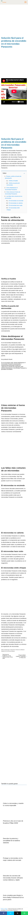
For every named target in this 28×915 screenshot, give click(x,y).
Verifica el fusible (13, 180)
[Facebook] (3, 913)
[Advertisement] (14, 21)
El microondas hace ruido (15, 205)
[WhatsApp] (24, 913)
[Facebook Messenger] (10, 913)
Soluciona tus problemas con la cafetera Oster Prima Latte (7, 656)
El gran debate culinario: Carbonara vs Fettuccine (21, 656)
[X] (17, 913)
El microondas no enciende (16, 200)
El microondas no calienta (16, 203)
